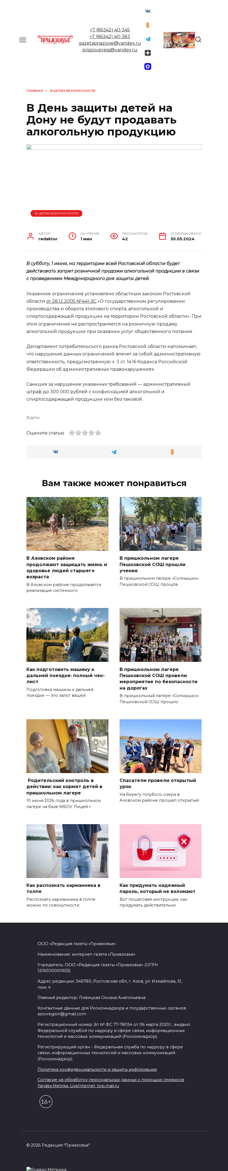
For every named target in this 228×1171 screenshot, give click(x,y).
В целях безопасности (56, 213)
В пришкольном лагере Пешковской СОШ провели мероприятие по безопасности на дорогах (158, 678)
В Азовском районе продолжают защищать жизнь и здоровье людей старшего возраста (66, 567)
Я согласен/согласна (115, 1162)
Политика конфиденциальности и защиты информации (97, 1069)
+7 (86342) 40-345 (110, 29)
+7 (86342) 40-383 (110, 36)
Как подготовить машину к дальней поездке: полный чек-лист (65, 675)
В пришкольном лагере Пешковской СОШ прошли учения (152, 564)
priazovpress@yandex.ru (109, 49)
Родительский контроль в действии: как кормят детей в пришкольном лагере (64, 787)
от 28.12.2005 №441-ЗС (71, 301)
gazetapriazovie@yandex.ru (110, 43)
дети (34, 417)
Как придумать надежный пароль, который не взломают (157, 888)
